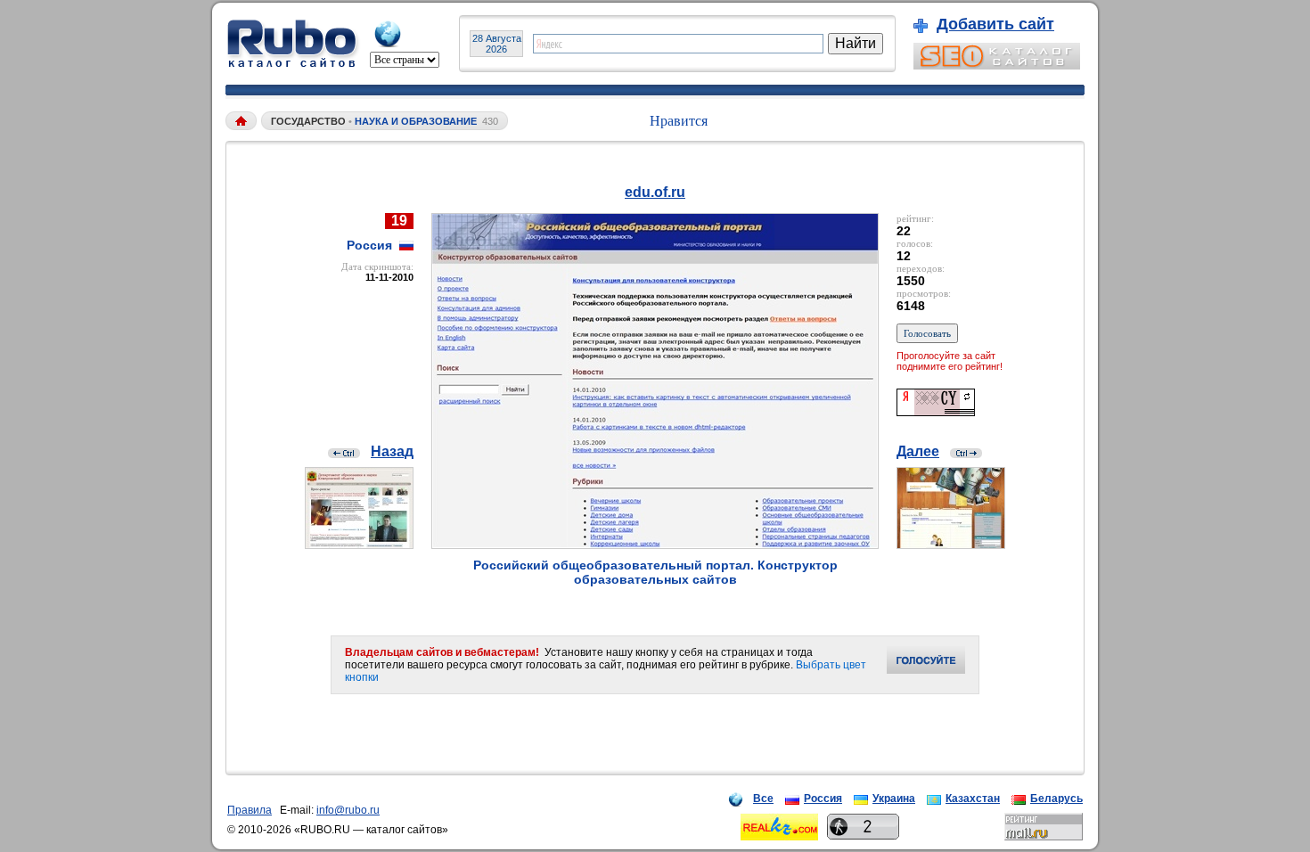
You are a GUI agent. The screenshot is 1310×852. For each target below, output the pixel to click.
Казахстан (973, 798)
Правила (249, 810)
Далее (918, 451)
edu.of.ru (655, 192)
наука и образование (417, 121)
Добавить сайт (995, 24)
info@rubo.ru (348, 810)
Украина (893, 798)
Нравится (679, 120)
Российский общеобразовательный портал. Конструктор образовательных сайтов (655, 572)
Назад (392, 451)
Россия (823, 798)
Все (763, 798)
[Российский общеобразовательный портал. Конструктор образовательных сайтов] (655, 544)
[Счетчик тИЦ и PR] (936, 411)
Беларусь (1056, 798)
